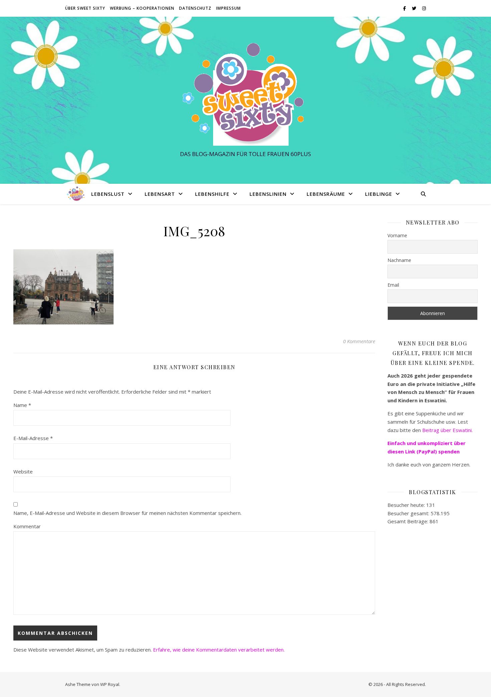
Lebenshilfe (212, 193)
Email (393, 285)
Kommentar (27, 526)
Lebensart (160, 193)
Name (22, 405)
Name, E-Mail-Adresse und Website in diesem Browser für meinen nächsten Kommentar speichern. (127, 513)
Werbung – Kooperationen (142, 8)
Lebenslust (108, 193)
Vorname (397, 235)
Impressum (228, 8)
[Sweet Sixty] (245, 94)
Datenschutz (195, 8)
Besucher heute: (406, 505)
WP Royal (109, 684)
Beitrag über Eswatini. (448, 430)
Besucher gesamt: (409, 513)
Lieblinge (378, 193)
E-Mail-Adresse (33, 438)
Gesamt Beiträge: (408, 521)
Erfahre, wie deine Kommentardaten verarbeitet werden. (219, 649)
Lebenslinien (268, 193)
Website (23, 471)
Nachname (399, 260)
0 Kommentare (359, 341)
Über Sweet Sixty (85, 8)
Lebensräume (326, 193)
